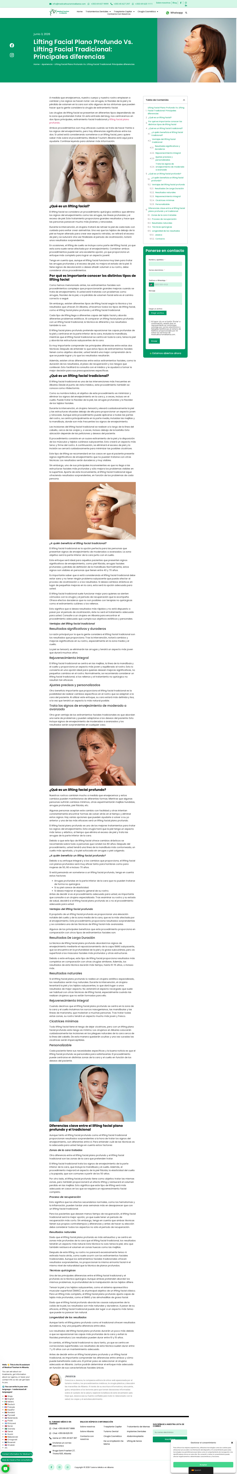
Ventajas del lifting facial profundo (168, 184)
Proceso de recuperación (164, 219)
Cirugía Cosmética (147, 11)
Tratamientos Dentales (97, 11)
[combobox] (151, 284)
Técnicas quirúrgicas (162, 227)
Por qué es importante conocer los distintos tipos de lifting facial (165, 123)
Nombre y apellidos (156, 260)
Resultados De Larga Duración (169, 188)
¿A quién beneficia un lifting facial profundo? (167, 179)
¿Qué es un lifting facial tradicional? (165, 128)
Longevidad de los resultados (166, 230)
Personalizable (162, 204)
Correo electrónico (156, 270)
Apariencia (47, 64)
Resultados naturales (165, 192)
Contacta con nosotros (118, 14)
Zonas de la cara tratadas (163, 215)
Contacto (160, 238)
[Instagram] (11, 55)
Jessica (158, 234)
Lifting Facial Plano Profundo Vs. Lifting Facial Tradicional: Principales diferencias (166, 110)
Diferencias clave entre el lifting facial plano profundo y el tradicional (166, 210)
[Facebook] (11, 45)
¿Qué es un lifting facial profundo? (164, 173)
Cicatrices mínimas (165, 200)
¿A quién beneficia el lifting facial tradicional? (167, 134)
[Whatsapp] (67, 1467)
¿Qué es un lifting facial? (160, 117)
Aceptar (203, 1465)
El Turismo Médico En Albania (60, 1423)
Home (80, 11)
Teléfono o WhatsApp (157, 280)
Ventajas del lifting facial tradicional (164, 141)
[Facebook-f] (51, 1467)
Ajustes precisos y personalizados (164, 158)
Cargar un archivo (155, 309)
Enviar (154, 341)
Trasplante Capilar (123, 11)
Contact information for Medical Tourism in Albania (17, 1454)
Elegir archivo (157, 313)
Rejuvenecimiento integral (168, 153)
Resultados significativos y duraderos (167, 147)
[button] (232, 1442)
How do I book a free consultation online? (17, 1460)
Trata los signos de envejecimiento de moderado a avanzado (170, 166)
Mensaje (152, 291)
